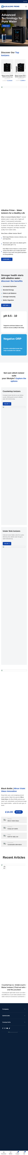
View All (6, 403)
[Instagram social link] (5, 1028)
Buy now (18, 812)
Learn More (6, 259)
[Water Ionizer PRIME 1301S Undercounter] (20, 66)
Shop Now (5, 305)
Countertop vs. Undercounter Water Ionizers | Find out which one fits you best (14, 987)
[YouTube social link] (7, 1028)
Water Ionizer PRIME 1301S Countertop (7, 76)
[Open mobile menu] (26, 6)
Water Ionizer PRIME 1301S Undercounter (20, 76)
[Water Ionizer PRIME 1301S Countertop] (7, 66)
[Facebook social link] (3, 1028)
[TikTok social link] (9, 1028)
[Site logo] (10, 6)
